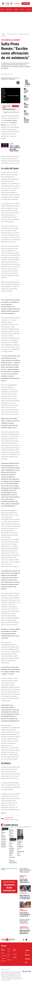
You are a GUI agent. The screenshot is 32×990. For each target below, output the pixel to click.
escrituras (16, 819)
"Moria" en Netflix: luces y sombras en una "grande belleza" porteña (15, 148)
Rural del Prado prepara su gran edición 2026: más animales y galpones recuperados (13, 852)
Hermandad (20, 837)
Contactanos (27, 959)
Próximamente (13, 839)
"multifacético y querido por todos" (24, 927)
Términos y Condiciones (5, 969)
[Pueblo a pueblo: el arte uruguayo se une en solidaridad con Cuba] (20, 839)
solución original (6, 829)
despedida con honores (9, 882)
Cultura (28, 9)
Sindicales (9, 9)
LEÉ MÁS (11, 144)
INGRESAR (17, 3)
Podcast (15, 954)
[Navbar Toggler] (4, 3)
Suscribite (15, 106)
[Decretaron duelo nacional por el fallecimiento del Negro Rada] (9, 874)
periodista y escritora (9, 819)
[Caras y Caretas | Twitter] (26, 940)
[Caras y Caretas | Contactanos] (29, 939)
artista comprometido (23, 910)
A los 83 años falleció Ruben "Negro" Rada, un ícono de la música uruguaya (25, 882)
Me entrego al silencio (9, 817)
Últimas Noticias (3, 950)
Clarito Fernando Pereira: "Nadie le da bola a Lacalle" (26, 100)
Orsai (22, 9)
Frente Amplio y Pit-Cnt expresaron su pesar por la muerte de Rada (25, 915)
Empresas (9, 959)
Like (8, 957)
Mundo (16, 9)
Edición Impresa (15, 957)
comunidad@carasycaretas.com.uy (11, 975)
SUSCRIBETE (26, 3)
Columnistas (4, 955)
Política (2, 953)
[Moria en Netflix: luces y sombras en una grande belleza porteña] (5, 146)
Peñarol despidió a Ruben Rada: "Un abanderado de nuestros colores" (25, 932)
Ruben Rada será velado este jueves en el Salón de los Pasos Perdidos (25, 897)
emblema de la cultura (23, 876)
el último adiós (23, 893)
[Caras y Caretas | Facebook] (11, 3)
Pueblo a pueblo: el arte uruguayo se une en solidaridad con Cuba (20, 848)
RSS (26, 962)
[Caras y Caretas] (8, 940)
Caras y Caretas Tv (14, 950)
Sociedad (3, 958)
